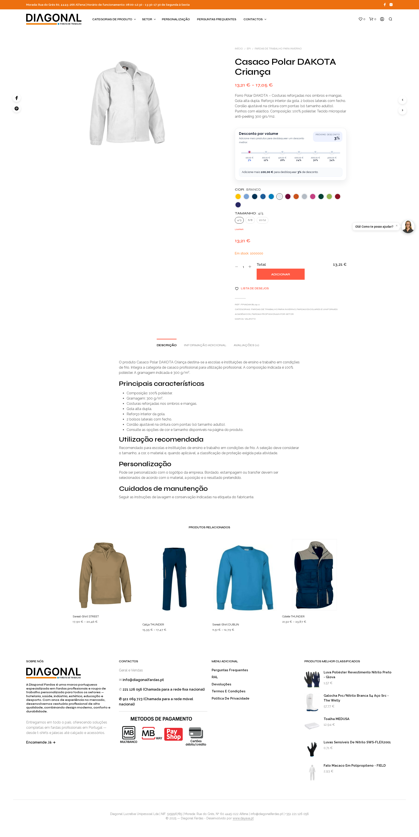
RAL (215, 677)
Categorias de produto (112, 19)
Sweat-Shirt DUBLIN (225, 624)
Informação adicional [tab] (205, 345)
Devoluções (221, 684)
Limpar (239, 229)
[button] (361, 19)
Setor (147, 19)
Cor (248, 189)
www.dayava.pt (243, 818)
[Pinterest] (16, 108)
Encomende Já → (41, 742)
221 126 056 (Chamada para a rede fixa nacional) (164, 689)
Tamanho (249, 213)
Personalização (176, 19)
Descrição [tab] (167, 345)
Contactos (253, 19)
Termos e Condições (229, 691)
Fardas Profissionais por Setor (273, 314)
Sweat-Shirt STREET (86, 616)
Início (239, 48)
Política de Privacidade (230, 698)
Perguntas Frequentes (216, 19)
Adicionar (280, 274)
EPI (249, 48)
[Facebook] (16, 98)
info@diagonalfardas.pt (143, 680)
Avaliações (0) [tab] (246, 345)
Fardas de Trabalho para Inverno (278, 48)
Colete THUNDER (293, 616)
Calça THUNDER (153, 624)
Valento (250, 319)
